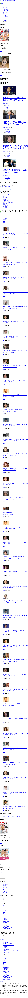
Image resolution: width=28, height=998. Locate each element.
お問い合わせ (6, 952)
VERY (4, 908)
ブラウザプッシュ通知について (10, 950)
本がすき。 (5, 922)
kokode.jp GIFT (6, 930)
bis (3, 915)
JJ (3, 905)
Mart (4, 912)
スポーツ (5, 12)
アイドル (5, 16)
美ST (4, 913)
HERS (4, 910)
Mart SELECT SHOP (7, 927)
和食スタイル (6, 918)
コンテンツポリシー (8, 943)
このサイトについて (8, 942)
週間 (4, 221)
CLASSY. (5, 907)
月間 (4, 222)
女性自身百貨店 (6, 928)
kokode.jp (5, 925)
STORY (4, 909)
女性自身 (5, 919)
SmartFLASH (6, 921)
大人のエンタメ (11, 16)
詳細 (1, 51)
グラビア (5, 15)
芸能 (4, 10)
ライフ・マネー (6, 13)
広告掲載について (7, 946)
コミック (5, 18)
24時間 (4, 219)
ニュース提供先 (6, 949)
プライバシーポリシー (8, 945)
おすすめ (5, 218)
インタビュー (8, 10)
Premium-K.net (6, 917)
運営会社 (5, 948)
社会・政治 (5, 7)
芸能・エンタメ (6, 9)
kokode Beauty (6, 926)
